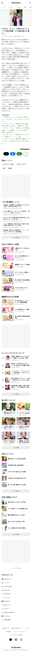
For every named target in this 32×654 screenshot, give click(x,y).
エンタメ (10, 7)
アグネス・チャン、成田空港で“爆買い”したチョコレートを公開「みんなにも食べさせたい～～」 (16, 141)
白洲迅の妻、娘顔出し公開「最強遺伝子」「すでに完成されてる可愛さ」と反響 (20, 387)
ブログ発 (18, 7)
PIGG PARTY (7, 601)
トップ (3, 7)
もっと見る (16, 237)
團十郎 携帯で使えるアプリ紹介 (16, 515)
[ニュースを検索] (30, 3)
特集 (25, 7)
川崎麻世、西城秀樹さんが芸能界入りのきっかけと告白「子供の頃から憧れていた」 (16, 205)
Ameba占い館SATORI (9, 612)
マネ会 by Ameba (8, 586)
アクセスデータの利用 (16, 635)
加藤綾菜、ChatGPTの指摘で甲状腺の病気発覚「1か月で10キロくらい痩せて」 (24, 443)
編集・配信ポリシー (17, 628)
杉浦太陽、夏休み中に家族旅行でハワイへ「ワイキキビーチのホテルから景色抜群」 (16, 230)
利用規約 (8, 631)
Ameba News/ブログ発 (18, 36)
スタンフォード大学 (8, 164)
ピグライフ (6, 608)
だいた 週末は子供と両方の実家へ (17, 528)
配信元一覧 (6, 628)
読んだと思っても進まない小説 (16, 521)
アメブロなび (7, 616)
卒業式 (10, 168)
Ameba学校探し (7, 620)
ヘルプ (27, 628)
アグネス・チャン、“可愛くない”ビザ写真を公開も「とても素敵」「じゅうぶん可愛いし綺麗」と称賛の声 (16, 130)
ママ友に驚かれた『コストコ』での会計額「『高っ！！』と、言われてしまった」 (16, 212)
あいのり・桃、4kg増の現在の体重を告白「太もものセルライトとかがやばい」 (16, 218)
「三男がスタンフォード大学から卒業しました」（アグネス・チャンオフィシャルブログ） (15, 119)
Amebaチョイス (7, 579)
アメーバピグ (7, 597)
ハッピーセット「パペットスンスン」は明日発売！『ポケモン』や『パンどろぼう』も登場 (20, 372)
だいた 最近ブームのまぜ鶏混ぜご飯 (17, 508)
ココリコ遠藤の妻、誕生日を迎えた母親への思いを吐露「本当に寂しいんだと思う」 (16, 224)
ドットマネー (7, 582)
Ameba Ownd (7, 594)
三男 (4, 168)
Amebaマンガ (7, 605)
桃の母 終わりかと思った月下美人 (17, 502)
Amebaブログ (7, 590)
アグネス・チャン (21, 164)
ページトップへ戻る (16, 568)
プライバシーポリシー (20, 631)
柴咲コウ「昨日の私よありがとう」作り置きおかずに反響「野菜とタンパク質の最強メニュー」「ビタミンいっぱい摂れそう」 (20, 366)
